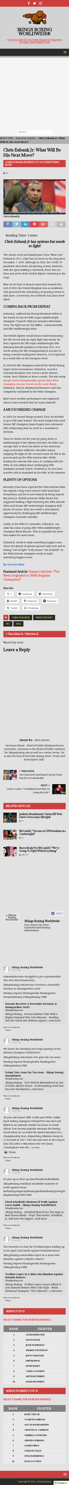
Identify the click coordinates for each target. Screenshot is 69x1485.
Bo (7, 173)
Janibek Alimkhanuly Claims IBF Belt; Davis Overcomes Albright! (40, 815)
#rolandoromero (49, 1250)
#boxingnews (47, 993)
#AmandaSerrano (13, 976)
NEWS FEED (6, 138)
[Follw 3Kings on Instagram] (40, 3)
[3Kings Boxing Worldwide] (12, 917)
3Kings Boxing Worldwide (27, 967)
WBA (18, 624)
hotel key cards (14, 642)
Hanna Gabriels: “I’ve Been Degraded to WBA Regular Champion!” (31, 575)
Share (8, 1030)
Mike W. (24, 855)
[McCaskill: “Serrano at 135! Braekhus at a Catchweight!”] (10, 834)
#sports (17, 993)
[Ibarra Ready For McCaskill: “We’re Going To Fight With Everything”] (10, 851)
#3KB (44, 997)
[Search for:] (35, 132)
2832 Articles (42, 740)
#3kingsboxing (31, 997)
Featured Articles (26, 138)
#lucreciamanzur (24, 980)
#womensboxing (12, 997)
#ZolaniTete (33, 1052)
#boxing (8, 993)
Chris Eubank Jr (21, 617)
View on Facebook (11, 1027)
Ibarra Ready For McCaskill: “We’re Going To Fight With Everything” (39, 849)
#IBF (28, 1117)
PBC (8, 624)
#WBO (48, 1117)
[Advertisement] (34, 92)
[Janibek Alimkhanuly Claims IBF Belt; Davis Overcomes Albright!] (10, 818)
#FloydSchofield (44, 1179)
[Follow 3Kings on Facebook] (29, 3)
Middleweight (44, 617)
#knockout (29, 1143)
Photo (12, 1152)
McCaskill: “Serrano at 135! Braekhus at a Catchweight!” (42, 832)
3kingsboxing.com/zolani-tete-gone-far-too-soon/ (32, 1057)
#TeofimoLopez (42, 1246)
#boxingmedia (31, 993)
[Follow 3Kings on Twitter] (35, 3)
